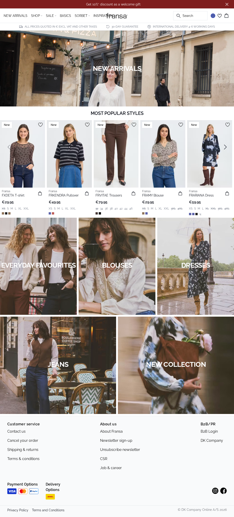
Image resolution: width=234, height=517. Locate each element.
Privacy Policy (17, 510)
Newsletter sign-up (116, 440)
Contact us (16, 431)
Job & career (111, 468)
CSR (103, 459)
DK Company (212, 440)
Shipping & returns (22, 449)
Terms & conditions (23, 459)
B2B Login (209, 431)
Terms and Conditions (48, 510)
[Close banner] (226, 4)
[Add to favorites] (40, 124)
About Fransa (111, 431)
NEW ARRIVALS (15, 16)
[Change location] (213, 15)
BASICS (65, 16)
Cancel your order (22, 440)
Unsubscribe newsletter (120, 449)
